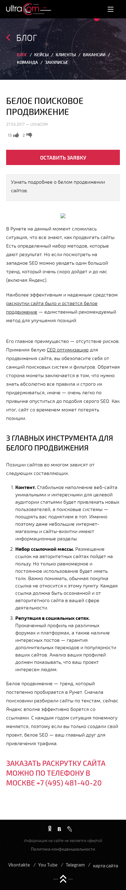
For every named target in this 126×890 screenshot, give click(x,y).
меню (111, 9)
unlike (29, 135)
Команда (27, 62)
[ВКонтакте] (59, 829)
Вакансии (94, 54)
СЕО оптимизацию (68, 349)
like (16, 135)
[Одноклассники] (50, 829)
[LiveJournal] (69, 829)
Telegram (75, 864)
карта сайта (105, 865)
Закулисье (56, 62)
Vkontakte (19, 864)
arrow (8, 37)
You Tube (47, 864)
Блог (22, 54)
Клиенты (66, 54)
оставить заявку (63, 157)
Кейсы (41, 54)
